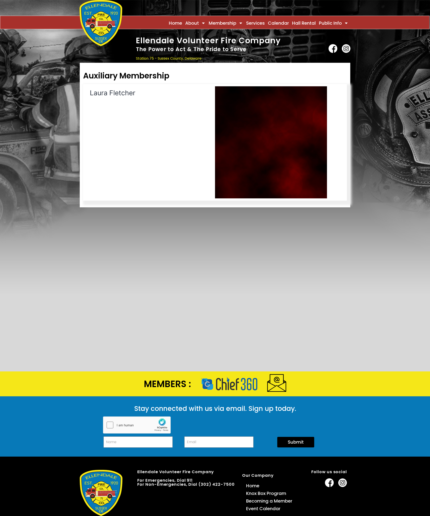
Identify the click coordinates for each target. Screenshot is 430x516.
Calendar (278, 23)
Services (255, 23)
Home (175, 23)
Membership (222, 23)
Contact (342, 67)
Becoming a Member (269, 501)
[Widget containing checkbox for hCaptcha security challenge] (137, 425)
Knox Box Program (266, 493)
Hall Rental (304, 23)
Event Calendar (263, 508)
